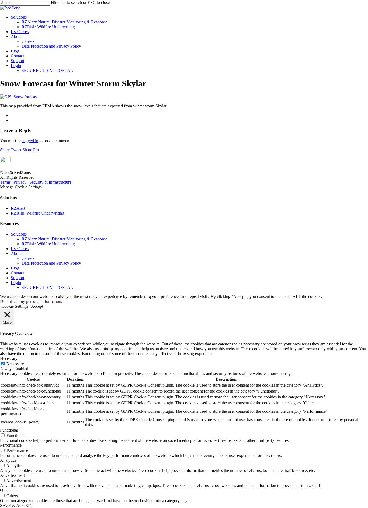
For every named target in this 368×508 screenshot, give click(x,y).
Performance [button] (11, 445)
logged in (30, 140)
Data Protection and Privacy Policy (51, 46)
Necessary (15, 364)
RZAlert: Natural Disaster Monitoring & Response (64, 22)
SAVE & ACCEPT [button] (16, 505)
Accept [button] (37, 306)
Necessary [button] (9, 358)
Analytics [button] (8, 460)
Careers (28, 41)
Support (17, 60)
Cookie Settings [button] (14, 306)
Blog (15, 51)
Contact (17, 56)
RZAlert (18, 208)
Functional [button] (9, 430)
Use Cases (20, 31)
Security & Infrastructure (50, 182)
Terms (5, 182)
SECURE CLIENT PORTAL (47, 70)
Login (16, 65)
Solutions (19, 17)
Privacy (19, 182)
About (16, 36)
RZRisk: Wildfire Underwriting (48, 26)
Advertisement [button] (12, 475)
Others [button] (5, 490)
